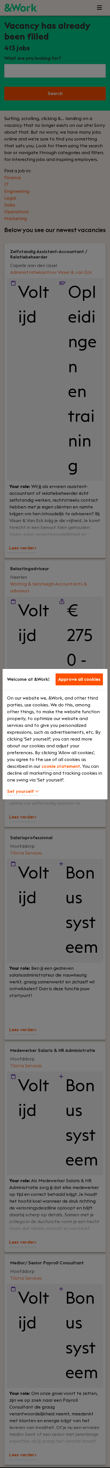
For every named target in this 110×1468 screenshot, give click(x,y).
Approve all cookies (79, 679)
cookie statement (60, 766)
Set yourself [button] (21, 791)
